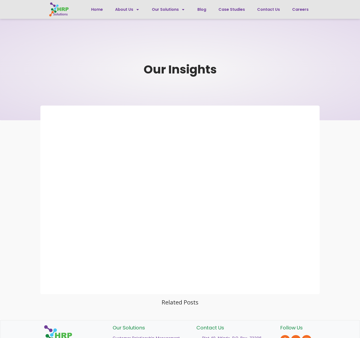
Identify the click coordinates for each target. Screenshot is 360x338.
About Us (124, 9)
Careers (300, 9)
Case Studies (231, 9)
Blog (201, 9)
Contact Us (268, 9)
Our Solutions (165, 9)
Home (97, 9)
